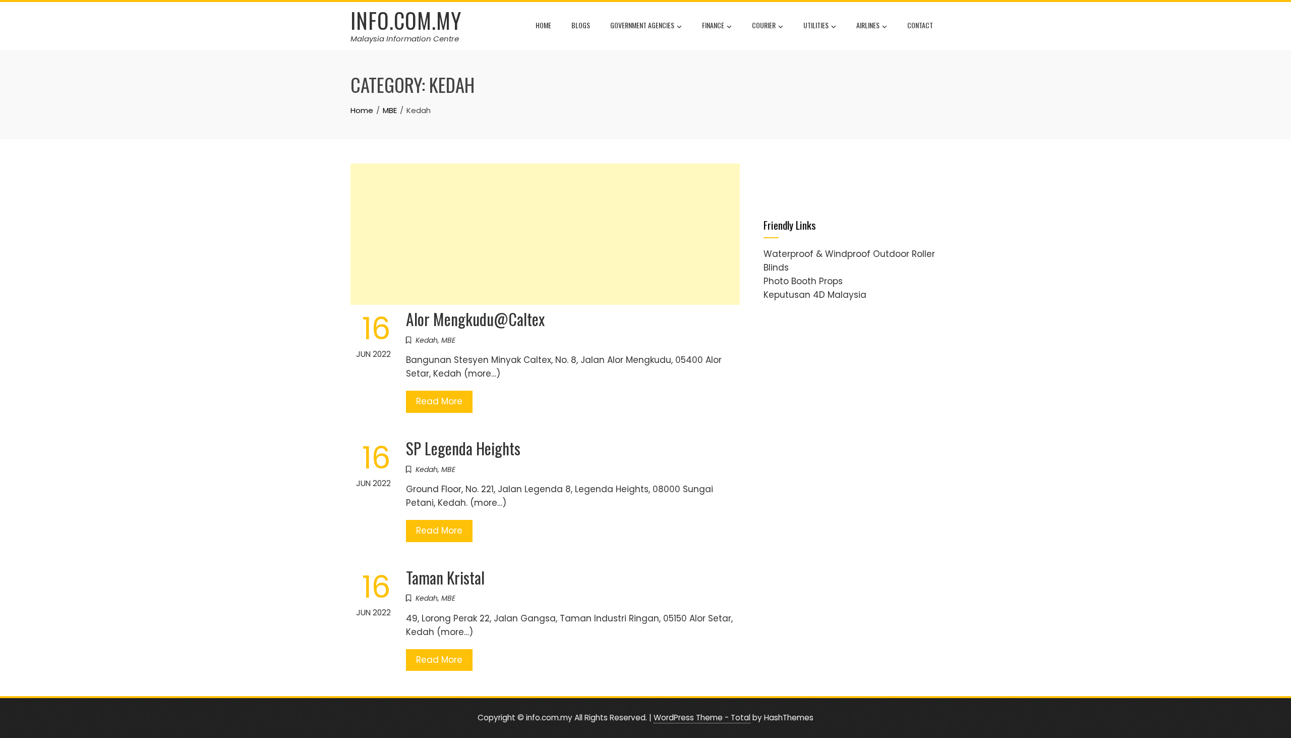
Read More (439, 401)
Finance (713, 25)
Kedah (427, 340)
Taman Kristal (445, 577)
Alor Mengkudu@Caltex (475, 319)
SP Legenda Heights (463, 448)
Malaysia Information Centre (404, 38)
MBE (448, 340)
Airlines (867, 25)
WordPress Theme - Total (702, 717)
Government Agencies (642, 25)
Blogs (580, 25)
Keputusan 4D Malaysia (815, 295)
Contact (920, 25)
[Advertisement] (545, 234)
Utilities (816, 25)
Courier (764, 25)
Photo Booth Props (803, 281)
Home (543, 25)
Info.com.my (405, 20)
